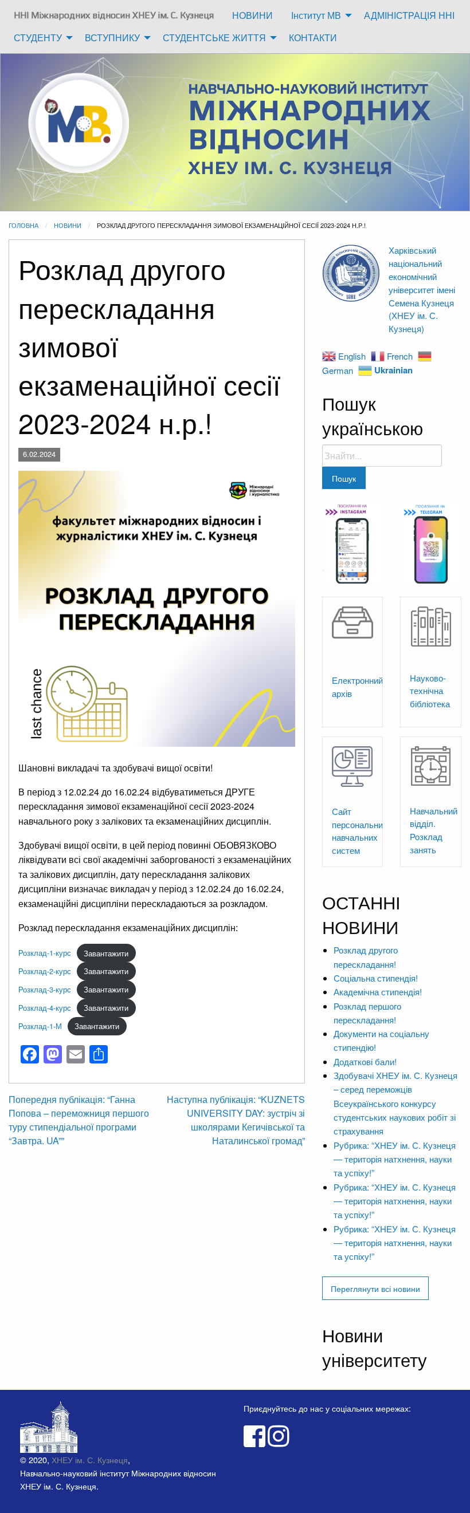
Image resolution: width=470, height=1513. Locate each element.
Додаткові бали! (365, 1061)
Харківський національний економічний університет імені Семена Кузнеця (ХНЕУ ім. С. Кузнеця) (422, 289)
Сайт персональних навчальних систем (359, 830)
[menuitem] (114, 15)
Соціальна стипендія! (376, 978)
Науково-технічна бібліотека (430, 691)
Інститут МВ (316, 15)
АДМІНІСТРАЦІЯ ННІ (409, 15)
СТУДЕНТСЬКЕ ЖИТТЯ (214, 37)
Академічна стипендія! (378, 992)
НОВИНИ (252, 15)
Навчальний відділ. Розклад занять (433, 830)
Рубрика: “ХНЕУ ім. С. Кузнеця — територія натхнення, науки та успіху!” (395, 1159)
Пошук (344, 478)
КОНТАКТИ (313, 37)
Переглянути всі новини (375, 1288)
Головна (23, 225)
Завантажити (106, 953)
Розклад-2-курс (44, 971)
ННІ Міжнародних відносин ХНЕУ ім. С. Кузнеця (114, 15)
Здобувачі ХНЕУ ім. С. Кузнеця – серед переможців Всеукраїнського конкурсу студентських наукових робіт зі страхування (395, 1103)
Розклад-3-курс (44, 989)
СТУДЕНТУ (38, 37)
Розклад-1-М (40, 1026)
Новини (67, 225)
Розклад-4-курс (44, 1007)
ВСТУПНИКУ (112, 37)
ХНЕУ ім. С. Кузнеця (90, 1459)
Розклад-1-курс (44, 953)
